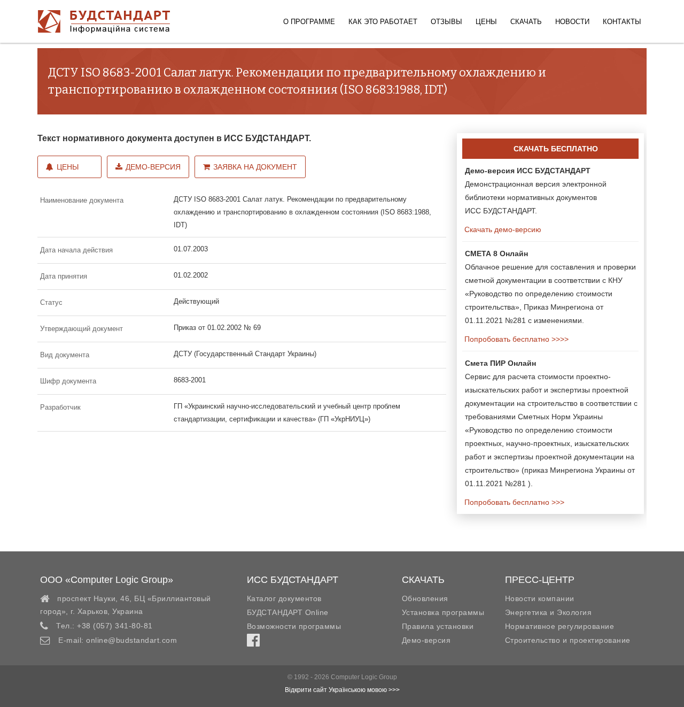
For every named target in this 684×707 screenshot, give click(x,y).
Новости (572, 22)
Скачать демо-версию (501, 229)
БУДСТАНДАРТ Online (288, 612)
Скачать (526, 22)
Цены (486, 22)
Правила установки (438, 626)
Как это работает (382, 22)
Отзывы (446, 22)
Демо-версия (153, 167)
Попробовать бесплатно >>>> (515, 339)
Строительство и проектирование (568, 640)
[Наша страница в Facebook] (253, 643)
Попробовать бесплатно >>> (513, 502)
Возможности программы (294, 626)
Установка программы (443, 612)
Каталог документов (284, 598)
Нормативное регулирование (560, 626)
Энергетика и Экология (548, 612)
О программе (309, 22)
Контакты (622, 22)
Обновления (425, 598)
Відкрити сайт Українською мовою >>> (342, 690)
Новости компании (539, 598)
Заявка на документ (255, 167)
